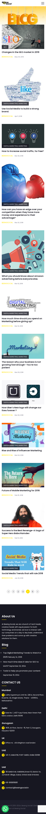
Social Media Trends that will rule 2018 (22, 573)
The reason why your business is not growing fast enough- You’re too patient (21, 364)
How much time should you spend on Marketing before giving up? (22, 320)
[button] (5, 808)
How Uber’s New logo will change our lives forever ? (21, 409)
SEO (5, 47)
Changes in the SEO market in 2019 (20, 52)
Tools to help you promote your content (21, 670)
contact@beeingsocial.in (17, 787)
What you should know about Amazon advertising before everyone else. (23, 277)
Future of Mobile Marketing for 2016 (21, 490)
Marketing (23, 103)
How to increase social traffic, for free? (23, 151)
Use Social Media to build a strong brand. (20, 110)
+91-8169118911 (11, 782)
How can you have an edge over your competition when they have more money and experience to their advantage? (22, 213)
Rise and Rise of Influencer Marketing (22, 450)
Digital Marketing (11, 103)
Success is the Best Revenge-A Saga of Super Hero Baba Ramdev (23, 532)
